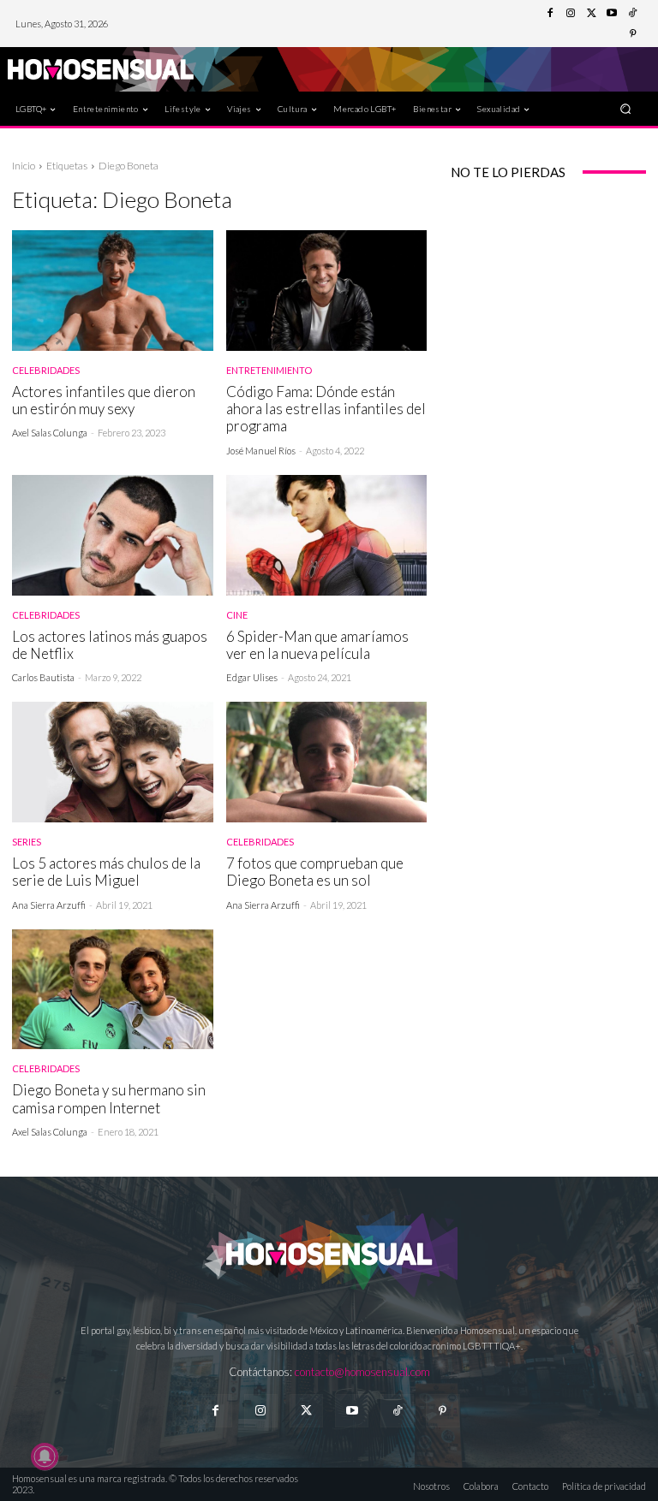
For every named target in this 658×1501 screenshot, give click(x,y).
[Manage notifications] (44, 1456)
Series (26, 841)
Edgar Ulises (252, 677)
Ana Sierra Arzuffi (49, 905)
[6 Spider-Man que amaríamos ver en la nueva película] (327, 535)
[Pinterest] (632, 34)
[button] (626, 108)
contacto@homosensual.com (362, 1372)
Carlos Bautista (43, 677)
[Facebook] (550, 13)
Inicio (23, 165)
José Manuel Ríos (261, 450)
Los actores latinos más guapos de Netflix (109, 644)
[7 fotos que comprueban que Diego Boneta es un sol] (327, 762)
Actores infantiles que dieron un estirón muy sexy (103, 400)
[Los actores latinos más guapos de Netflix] (112, 535)
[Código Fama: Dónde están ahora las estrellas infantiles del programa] (327, 290)
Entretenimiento (269, 370)
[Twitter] (591, 13)
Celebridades (46, 370)
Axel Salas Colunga (49, 432)
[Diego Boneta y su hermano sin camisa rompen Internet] (112, 989)
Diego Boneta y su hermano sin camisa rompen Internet (109, 1098)
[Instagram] (570, 13)
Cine (237, 615)
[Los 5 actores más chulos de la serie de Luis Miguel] (112, 762)
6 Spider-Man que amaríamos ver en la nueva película (317, 644)
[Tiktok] (397, 1410)
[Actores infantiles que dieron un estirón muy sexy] (112, 290)
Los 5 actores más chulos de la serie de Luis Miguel (106, 871)
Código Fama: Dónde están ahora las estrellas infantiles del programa (326, 409)
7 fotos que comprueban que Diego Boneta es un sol (315, 871)
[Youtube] (611, 13)
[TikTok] (632, 13)
